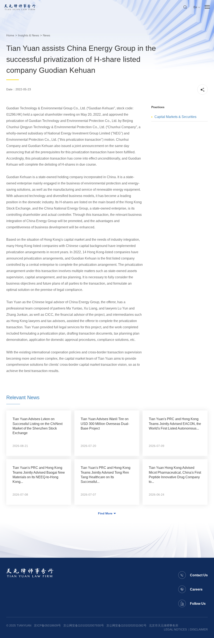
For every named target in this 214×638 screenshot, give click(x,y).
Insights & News (28, 35)
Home (10, 35)
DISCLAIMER (199, 629)
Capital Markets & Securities (175, 117)
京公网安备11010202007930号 (83, 625)
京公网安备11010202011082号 (126, 625)
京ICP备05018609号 (47, 625)
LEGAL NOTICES (175, 629)
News (46, 35)
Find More (105, 513)
